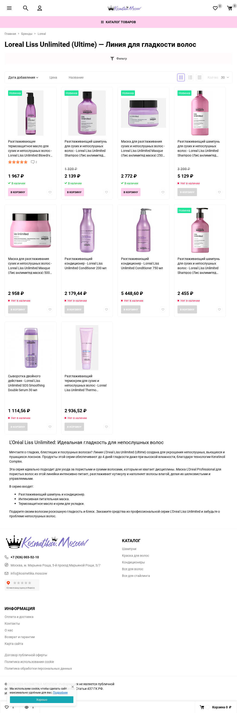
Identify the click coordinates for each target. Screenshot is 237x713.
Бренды (26, 34)
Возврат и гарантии (20, 637)
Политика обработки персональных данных (38, 668)
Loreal (42, 34)
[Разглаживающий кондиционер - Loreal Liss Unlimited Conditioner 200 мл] (87, 230)
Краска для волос (135, 555)
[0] (229, 8)
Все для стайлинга (136, 575)
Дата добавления (21, 77)
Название (76, 77)
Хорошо (41, 699)
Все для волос (132, 569)
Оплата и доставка (19, 616)
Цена (53, 77)
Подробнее (60, 692)
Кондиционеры (133, 562)
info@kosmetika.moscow (29, 573)
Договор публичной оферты (26, 655)
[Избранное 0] (215, 8)
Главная (10, 34)
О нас (9, 630)
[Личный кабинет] (39, 8)
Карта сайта (14, 643)
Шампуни (129, 548)
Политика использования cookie (29, 661)
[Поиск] (25, 8)
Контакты (12, 623)
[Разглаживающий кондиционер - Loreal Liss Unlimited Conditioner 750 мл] (143, 230)
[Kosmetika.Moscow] (60, 542)
